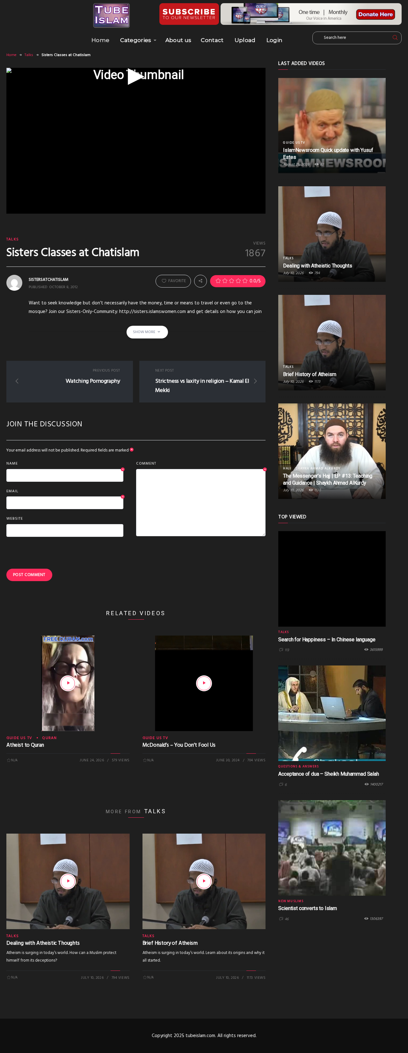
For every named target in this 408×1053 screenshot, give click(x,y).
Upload (245, 40)
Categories (135, 40)
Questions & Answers (298, 766)
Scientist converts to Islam (307, 908)
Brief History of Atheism (170, 943)
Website (14, 519)
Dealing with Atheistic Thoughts (43, 943)
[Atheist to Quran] (68, 683)
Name (64, 463)
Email (64, 491)
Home (100, 40)
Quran (49, 738)
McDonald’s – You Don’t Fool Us (178, 745)
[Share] (200, 281)
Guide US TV (19, 738)
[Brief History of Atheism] (204, 881)
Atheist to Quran (25, 745)
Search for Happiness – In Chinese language (326, 640)
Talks (29, 55)
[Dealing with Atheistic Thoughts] (68, 881)
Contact (212, 40)
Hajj (287, 468)
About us (178, 40)
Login (274, 40)
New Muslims (290, 901)
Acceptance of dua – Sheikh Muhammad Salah (328, 774)
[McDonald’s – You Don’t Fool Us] (204, 683)
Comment (201, 463)
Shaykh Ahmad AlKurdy (317, 468)
